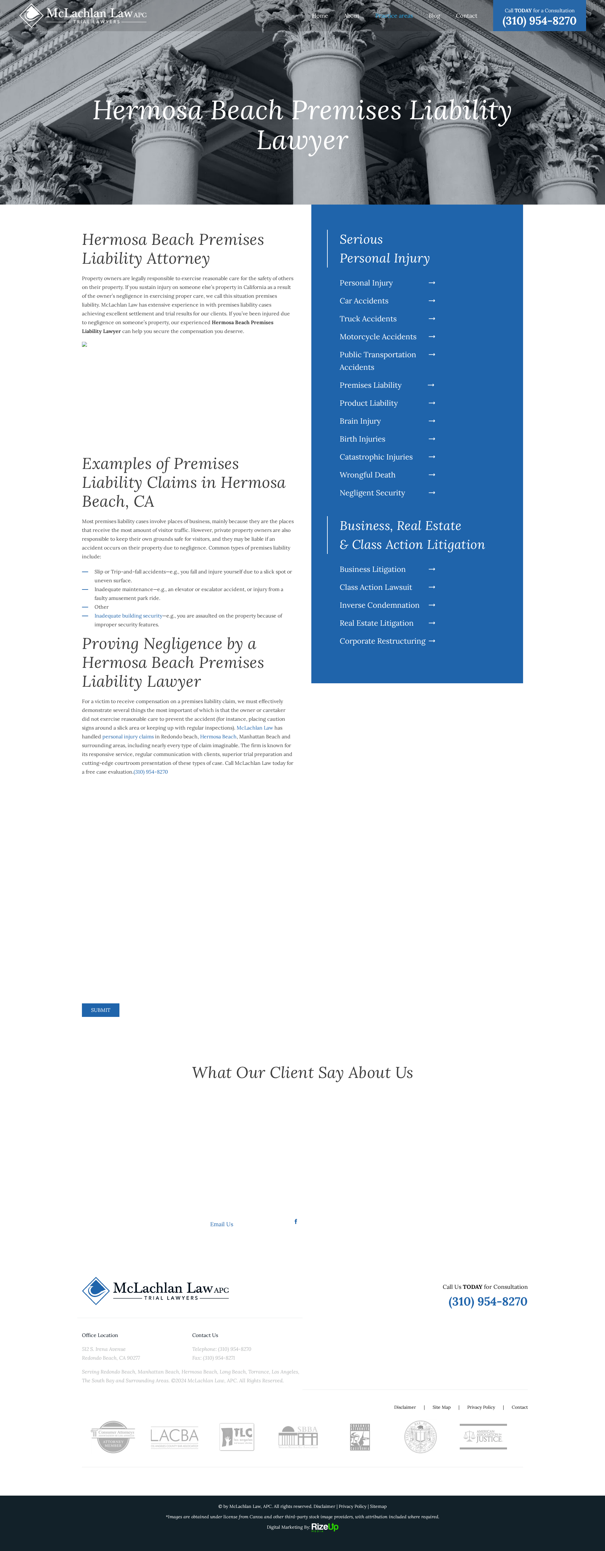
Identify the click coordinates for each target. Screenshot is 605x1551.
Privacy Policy (481, 1407)
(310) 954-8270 (151, 772)
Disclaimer (405, 1407)
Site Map (442, 1407)
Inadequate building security (128, 615)
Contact (520, 1407)
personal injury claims (128, 736)
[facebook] (296, 1221)
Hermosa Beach (218, 736)
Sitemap (378, 1506)
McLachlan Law (255, 728)
